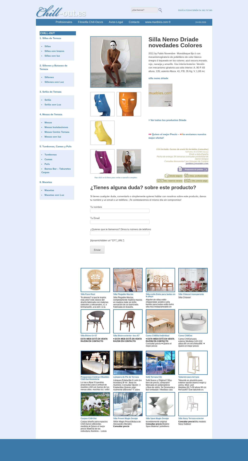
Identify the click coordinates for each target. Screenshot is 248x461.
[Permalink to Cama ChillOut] (193, 332)
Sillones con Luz (54, 82)
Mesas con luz (53, 136)
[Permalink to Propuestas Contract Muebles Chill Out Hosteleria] (95, 373)
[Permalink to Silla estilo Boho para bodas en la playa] (160, 291)
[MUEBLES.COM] (160, 106)
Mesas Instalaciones (56, 127)
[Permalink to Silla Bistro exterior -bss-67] (128, 332)
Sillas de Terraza (51, 38)
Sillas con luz (52, 55)
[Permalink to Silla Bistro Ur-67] (95, 332)
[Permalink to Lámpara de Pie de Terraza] (128, 373)
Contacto (134, 22)
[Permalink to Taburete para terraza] (193, 373)
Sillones (49, 77)
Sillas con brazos (54, 51)
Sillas (48, 46)
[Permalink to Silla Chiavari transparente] (193, 291)
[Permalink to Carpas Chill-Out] (95, 415)
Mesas (48, 122)
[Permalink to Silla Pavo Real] (95, 291)
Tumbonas (51, 154)
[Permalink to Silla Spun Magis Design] (160, 415)
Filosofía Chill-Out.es (90, 22)
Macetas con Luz (54, 195)
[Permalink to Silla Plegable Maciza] (128, 291)
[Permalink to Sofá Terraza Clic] (160, 373)
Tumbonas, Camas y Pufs (57, 146)
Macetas (47, 182)
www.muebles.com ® (158, 22)
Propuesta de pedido (194, 169)
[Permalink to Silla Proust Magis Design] (128, 415)
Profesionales (64, 22)
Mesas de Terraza (52, 114)
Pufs (47, 164)
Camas (48, 159)
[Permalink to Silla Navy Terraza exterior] (193, 415)
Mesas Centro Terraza (57, 132)
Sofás (48, 99)
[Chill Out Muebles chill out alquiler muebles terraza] (61, 16)
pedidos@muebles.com (197, 164)
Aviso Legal (116, 22)
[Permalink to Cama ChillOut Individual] (160, 332)
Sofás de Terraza (51, 91)
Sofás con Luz (53, 104)
